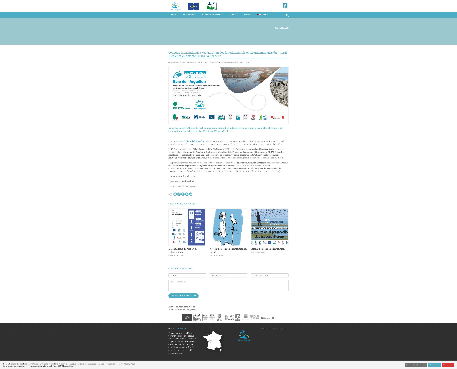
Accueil (174, 15)
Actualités (233, 15)
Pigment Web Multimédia (276, 329)
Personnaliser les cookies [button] (416, 365)
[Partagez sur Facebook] (175, 194)
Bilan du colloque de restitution (268, 248)
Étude (212, 62)
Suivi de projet (237, 62)
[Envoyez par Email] (190, 194)
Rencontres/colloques (223, 62)
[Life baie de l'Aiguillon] (193, 6)
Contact (248, 15)
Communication (203, 62)
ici (195, 176)
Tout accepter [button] (435, 365)
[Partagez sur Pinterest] (187, 194)
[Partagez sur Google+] (183, 194)
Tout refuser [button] (448, 365)
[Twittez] (179, 194)
